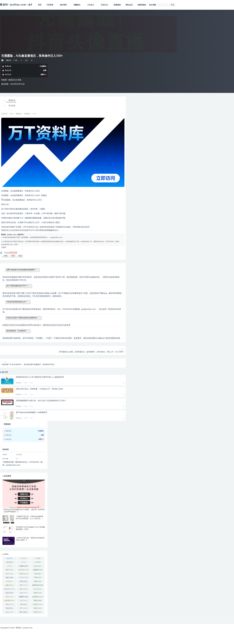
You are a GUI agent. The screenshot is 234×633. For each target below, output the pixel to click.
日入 (37, 589)
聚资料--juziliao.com (24, 628)
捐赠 (37, 581)
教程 (23, 585)
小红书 (23, 577)
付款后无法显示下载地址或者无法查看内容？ (22, 318)
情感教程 (117, 5)
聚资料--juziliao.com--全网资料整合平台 (25, 5)
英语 (37, 600)
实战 (37, 573)
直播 (9, 596)
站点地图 (152, 5)
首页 (39, 5)
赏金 (9, 612)
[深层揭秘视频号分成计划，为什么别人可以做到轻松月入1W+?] (7, 402)
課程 (23, 604)
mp (9, 562)
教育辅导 (9, 589)
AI (9, 558)
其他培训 (23, 570)
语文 (9, 608)
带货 (37, 577)
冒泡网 (3, 247)
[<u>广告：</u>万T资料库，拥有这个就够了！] (62, 152)
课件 (23, 608)
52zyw (10, 253)
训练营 (37, 604)
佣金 (9, 570)
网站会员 (129, 5)
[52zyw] (2, 60)
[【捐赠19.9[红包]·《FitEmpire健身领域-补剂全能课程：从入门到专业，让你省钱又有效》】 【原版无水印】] (8, 519)
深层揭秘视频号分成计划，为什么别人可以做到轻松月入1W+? (41, 401)
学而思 (23, 573)
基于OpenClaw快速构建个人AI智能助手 (31, 412)
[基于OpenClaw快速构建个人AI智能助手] (7, 415)
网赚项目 (8, 60)
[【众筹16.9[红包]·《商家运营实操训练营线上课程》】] (8, 541)
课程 (37, 608)
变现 (9, 573)
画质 (37, 593)
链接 (20, 256)
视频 (9, 604)
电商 (23, 593)
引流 (9, 581)
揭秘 (9, 585)
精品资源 (9, 600)
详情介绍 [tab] (11, 100)
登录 (172, 5)
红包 (23, 600)
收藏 (5, 256)
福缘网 (23, 596)
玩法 (9, 593)
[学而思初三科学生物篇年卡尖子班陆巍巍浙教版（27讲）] (8, 530)
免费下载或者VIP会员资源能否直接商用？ (21, 270)
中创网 (23, 566)
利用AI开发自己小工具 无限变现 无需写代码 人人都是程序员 (40, 377)
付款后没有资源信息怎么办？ (16, 302)
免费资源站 (141, 5)
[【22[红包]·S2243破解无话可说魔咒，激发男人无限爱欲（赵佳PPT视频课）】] (23, 494)
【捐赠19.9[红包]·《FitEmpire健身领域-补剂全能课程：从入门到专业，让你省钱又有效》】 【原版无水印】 (30, 519)
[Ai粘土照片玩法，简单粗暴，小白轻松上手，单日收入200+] (7, 390)
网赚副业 (19, 113)
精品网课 (37, 596)
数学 (23, 589)
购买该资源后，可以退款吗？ (16, 331)
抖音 (23, 581)
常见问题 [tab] (11, 106)
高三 (23, 612)
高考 (37, 612)
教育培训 (37, 585)
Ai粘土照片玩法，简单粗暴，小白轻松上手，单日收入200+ (39, 389)
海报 (12, 256)
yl (37, 562)
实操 (9, 577)
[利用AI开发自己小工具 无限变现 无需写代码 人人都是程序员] (7, 380)
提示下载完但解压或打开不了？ (17, 286)
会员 (37, 566)
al (23, 558)
